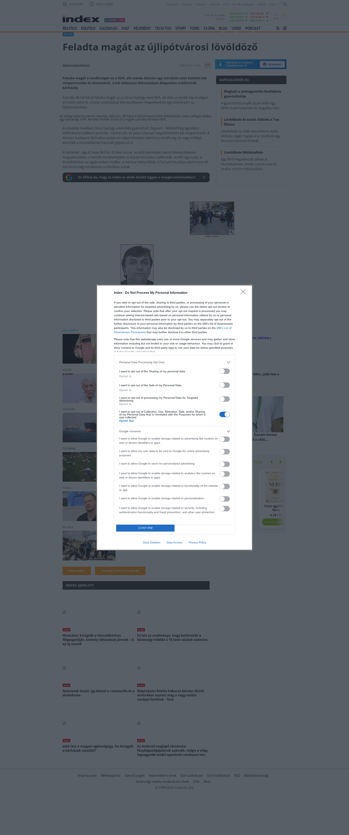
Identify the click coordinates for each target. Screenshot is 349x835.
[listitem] (174, 362)
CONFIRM (145, 527)
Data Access (174, 542)
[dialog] (174, 417)
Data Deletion (151, 542)
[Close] (244, 293)
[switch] (224, 371)
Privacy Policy (197, 542)
